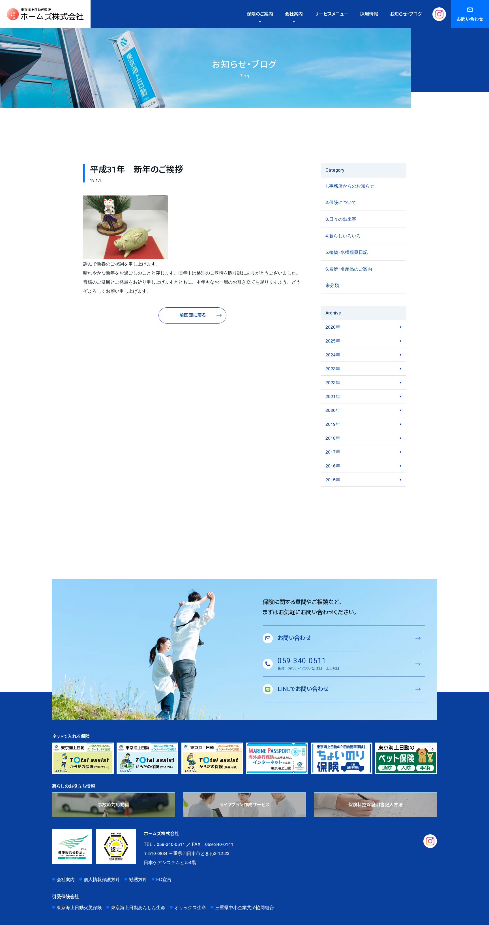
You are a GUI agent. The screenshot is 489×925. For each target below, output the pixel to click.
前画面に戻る (192, 315)
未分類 (332, 285)
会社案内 (66, 879)
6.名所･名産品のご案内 (348, 268)
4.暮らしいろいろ (343, 235)
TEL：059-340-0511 (164, 844)
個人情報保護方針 (102, 879)
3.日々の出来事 (340, 219)
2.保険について (340, 202)
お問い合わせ (470, 19)
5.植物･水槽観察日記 (346, 252)
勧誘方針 (138, 879)
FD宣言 (163, 879)
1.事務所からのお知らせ (349, 185)
